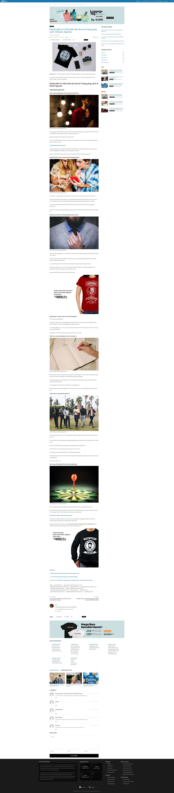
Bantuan (109, 763)
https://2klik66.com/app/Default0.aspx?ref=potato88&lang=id (66, 607)
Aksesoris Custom (112, 644)
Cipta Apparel (52, 683)
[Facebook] (56, 611)
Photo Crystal (73, 664)
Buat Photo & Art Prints (127, 768)
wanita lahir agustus (84, 590)
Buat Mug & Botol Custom (128, 772)
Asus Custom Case (74, 654)
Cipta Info (55, 4)
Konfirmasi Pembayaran (112, 770)
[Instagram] (58, 611)
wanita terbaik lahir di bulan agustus (57, 591)
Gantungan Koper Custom (113, 649)
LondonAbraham (59, 709)
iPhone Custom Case (75, 646)
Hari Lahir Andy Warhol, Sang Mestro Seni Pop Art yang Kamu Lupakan (60, 599)
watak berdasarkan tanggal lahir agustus (75, 591)
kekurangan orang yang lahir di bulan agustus (59, 586)
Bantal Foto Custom (56, 661)
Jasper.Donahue (58, 717)
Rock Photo (73, 659)
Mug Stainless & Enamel (94, 647)
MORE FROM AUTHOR (66, 670)
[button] (171, 1)
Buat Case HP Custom (127, 765)
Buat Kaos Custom (146, 1)
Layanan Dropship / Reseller (128, 781)
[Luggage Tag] (87, 23)
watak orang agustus (89, 591)
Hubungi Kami (160, 1)
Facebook (83, 787)
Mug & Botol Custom (93, 644)
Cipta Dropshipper (111, 62)
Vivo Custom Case (74, 652)
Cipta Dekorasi (111, 59)
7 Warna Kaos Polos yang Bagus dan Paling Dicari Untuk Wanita (112, 44)
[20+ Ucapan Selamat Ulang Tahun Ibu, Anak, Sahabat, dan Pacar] (91, 678)
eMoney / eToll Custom (113, 647)
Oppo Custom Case (75, 650)
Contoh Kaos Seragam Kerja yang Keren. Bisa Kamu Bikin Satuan (116, 109)
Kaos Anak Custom (56, 649)
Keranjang (166, 1)
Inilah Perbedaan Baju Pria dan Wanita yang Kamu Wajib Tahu (57, 685)
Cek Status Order (111, 772)
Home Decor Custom (56, 658)
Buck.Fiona (57, 725)
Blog (155, 1)
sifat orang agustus (74, 590)
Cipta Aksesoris (111, 57)
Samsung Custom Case (75, 647)
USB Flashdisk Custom (112, 654)
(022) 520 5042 (96, 767)
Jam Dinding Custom (56, 659)
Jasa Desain (110, 768)
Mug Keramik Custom (93, 646)
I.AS (51, 37)
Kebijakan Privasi (111, 781)
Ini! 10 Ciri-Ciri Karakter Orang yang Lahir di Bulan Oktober (64, 576)
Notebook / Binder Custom (113, 650)
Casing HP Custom (74, 644)
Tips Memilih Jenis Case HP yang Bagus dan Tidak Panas (112, 41)
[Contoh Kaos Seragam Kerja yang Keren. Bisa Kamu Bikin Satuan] (104, 110)
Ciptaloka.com (138, 1)
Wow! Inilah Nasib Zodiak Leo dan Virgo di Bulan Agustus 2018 (65, 573)
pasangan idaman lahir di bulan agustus (88, 586)
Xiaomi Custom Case (75, 649)
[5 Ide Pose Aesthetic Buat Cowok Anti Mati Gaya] (74, 678)
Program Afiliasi (126, 783)
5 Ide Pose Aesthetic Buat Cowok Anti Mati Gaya (73, 685)
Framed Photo (73, 663)
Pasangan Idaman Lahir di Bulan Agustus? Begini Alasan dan (69, 693)
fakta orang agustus (58, 585)
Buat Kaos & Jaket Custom (128, 763)
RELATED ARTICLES (54, 670)
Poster (72, 661)
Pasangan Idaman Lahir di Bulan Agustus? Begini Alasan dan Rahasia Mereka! (87, 599)
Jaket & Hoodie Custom (56, 650)
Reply (56, 697)
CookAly (57, 701)
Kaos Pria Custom (55, 646)
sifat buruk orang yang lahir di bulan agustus (59, 590)
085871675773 (85, 767)
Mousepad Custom (112, 652)
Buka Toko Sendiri (126, 779)
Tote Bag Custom (111, 646)
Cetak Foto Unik (74, 658)
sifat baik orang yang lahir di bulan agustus (74, 588)
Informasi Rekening (111, 777)
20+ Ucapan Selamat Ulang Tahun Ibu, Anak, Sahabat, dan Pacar (90, 685)
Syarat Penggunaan (111, 783)
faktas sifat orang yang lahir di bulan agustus (73, 585)
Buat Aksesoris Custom (127, 770)
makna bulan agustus (75, 586)
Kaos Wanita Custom (56, 647)
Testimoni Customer (111, 779)
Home (51, 4)
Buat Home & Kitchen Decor (128, 774)
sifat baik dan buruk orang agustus (57, 588)
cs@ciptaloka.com (85, 776)
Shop (152, 1)
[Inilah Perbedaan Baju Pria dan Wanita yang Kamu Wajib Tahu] (57, 678)
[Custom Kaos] (87, 637)
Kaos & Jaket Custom (56, 644)
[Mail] (60, 611)
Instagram (93, 787)
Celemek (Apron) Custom (57, 663)
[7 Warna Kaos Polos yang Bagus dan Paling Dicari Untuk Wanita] (104, 103)
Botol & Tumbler (92, 649)
